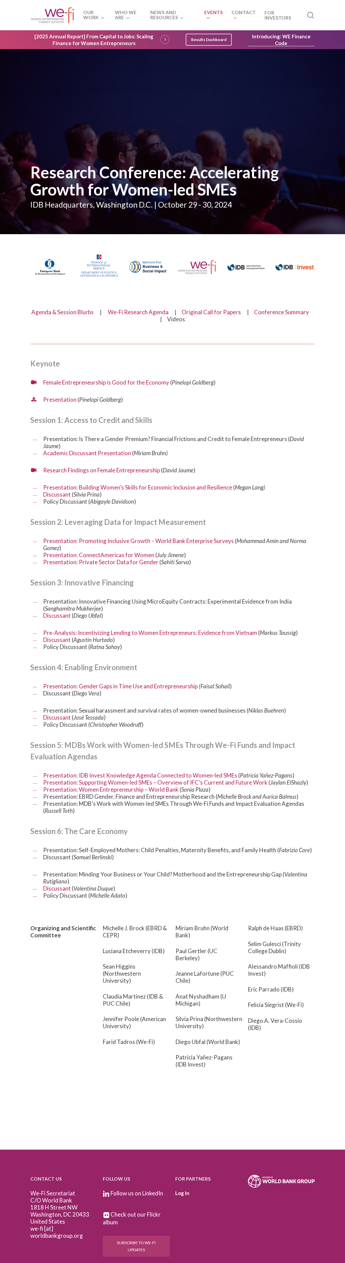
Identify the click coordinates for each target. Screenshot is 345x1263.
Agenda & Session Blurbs (62, 312)
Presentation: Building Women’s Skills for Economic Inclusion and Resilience (138, 487)
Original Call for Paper (210, 312)
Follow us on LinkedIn (137, 1193)
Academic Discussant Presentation (87, 453)
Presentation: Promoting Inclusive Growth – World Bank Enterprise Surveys (138, 540)
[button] (209, 40)
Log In (182, 1193)
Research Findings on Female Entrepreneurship (101, 470)
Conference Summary (281, 312)
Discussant (57, 494)
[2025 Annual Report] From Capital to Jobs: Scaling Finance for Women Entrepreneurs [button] (93, 39)
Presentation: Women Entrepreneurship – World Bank (111, 789)
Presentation (59, 399)
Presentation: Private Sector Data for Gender (100, 562)
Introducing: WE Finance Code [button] (281, 39)
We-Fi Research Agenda (138, 312)
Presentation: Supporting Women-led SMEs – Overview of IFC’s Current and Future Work (155, 782)
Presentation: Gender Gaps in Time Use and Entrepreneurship (120, 686)
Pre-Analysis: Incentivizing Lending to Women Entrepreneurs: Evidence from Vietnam (150, 632)
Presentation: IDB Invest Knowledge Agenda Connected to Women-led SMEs (140, 775)
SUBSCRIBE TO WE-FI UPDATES (136, 1246)
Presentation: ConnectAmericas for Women (98, 554)
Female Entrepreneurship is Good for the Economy (106, 382)
